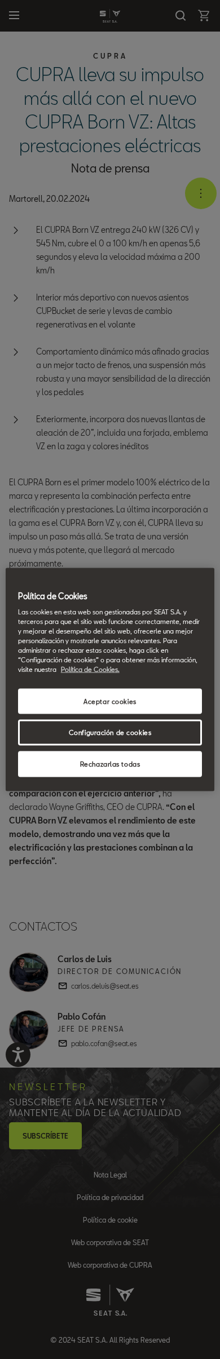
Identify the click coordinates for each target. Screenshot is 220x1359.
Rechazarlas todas (110, 764)
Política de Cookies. (90, 669)
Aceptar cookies (110, 701)
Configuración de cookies (110, 732)
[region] (110, 679)
